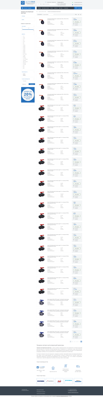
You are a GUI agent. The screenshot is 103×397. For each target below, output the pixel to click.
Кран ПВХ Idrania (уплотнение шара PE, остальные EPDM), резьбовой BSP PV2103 (58, 224)
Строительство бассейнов (41, 393)
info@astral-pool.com (78, 4)
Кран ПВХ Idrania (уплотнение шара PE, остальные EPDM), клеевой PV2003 (58, 127)
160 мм (24, 60)
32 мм (24, 48)
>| (81, 341)
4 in (23, 43)
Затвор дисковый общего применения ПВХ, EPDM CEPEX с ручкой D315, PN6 (58, 73)
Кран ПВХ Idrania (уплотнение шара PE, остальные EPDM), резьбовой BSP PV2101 (58, 203)
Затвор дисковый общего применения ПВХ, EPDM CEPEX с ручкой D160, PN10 (58, 41)
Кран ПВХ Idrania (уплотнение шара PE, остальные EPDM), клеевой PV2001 (58, 105)
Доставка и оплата (45, 8)
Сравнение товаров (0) (51, 2)
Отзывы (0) (76, 23)
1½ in (24, 38)
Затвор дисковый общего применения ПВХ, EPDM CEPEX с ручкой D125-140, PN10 (58, 30)
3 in (23, 42)
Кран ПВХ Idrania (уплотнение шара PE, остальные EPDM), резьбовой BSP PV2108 (58, 278)
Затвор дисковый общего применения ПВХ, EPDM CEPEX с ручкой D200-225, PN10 (58, 52)
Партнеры (60, 8)
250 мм (24, 62)
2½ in (24, 41)
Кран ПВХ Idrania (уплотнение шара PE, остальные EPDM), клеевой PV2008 (58, 181)
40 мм (24, 50)
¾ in (23, 66)
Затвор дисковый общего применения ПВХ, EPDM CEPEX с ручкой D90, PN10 (58, 95)
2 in (23, 39)
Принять (70, 396)
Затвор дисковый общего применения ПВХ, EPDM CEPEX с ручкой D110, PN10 (58, 19)
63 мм (24, 52)
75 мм (24, 55)
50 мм (24, 51)
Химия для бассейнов (40, 389)
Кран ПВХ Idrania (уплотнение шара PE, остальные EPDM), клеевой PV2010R (58, 192)
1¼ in (24, 37)
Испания (24, 80)
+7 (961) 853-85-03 (78, 2)
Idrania (24, 75)
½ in (23, 65)
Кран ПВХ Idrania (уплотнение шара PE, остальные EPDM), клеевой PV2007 (58, 170)
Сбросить (24, 84)
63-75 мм (25, 54)
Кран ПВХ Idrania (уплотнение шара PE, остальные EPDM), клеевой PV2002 (58, 116)
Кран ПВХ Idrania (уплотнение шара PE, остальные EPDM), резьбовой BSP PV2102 (58, 213)
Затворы (23, 16)
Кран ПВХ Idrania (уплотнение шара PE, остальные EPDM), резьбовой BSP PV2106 (58, 257)
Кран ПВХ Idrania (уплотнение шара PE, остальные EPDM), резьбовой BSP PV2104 (58, 235)
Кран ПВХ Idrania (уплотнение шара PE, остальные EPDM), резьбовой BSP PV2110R (58, 289)
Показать (32, 84)
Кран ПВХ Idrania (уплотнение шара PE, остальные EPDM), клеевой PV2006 (58, 159)
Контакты (39, 10)
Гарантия (56, 8)
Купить (77, 21)
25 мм (24, 47)
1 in (23, 36)
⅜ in (23, 68)
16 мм (24, 45)
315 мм (24, 64)
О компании (66, 8)
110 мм (24, 57)
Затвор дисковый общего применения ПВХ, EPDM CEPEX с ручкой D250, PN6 (58, 62)
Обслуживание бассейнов (41, 391)
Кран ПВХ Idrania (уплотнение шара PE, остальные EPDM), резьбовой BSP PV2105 (58, 246)
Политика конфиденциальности (73, 392)
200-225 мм (25, 61)
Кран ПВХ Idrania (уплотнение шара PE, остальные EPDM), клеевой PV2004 (58, 138)
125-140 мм (25, 59)
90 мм (24, 56)
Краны (23, 19)
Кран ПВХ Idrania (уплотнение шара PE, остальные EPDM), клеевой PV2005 (58, 149)
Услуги (51, 8)
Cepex (24, 73)
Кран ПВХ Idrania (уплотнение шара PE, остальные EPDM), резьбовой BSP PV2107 (58, 267)
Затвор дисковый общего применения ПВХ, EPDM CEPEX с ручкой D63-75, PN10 (58, 84)
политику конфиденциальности (62, 396)
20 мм (24, 46)
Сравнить (76, 35)
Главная (39, 8)
